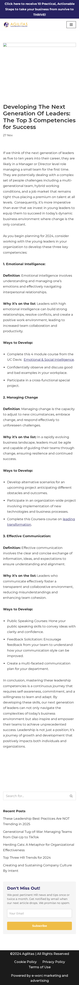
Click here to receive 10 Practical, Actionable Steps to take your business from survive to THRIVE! (40, 9)
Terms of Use (40, 967)
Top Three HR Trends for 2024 (27, 858)
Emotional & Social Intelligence (49, 360)
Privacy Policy (53, 962)
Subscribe (39, 926)
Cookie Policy (25, 962)
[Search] (71, 796)
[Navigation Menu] (71, 24)
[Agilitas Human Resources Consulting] (16, 24)
